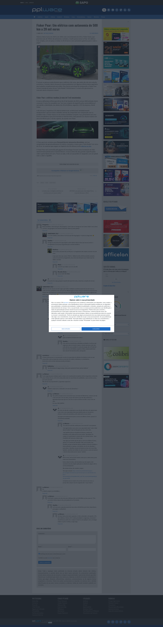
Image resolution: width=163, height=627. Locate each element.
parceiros (66, 302)
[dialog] (81, 313)
